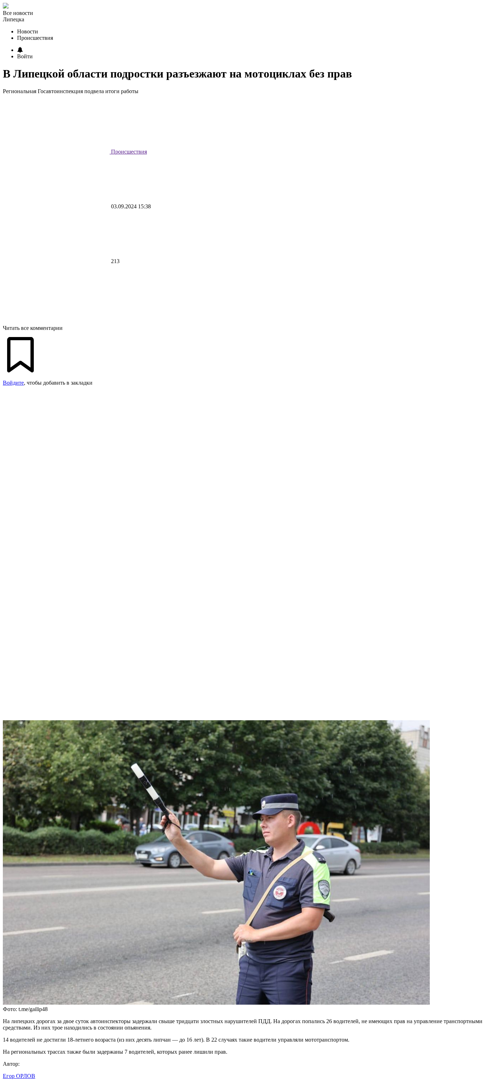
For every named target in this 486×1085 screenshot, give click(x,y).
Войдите (13, 383)
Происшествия (128, 152)
